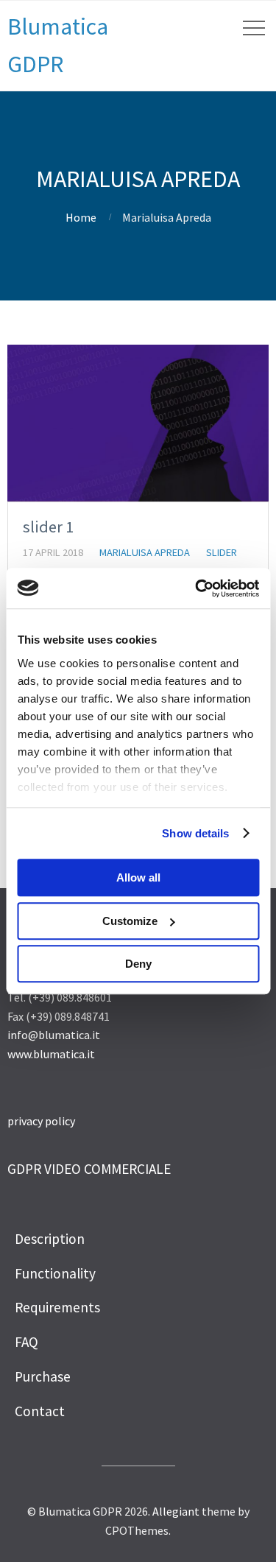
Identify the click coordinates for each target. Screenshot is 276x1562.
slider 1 (48, 526)
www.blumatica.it (51, 1053)
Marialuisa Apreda (144, 552)
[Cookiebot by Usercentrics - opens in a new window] (196, 588)
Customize (130, 921)
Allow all (138, 877)
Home (81, 217)
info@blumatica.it (53, 1034)
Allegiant (175, 1511)
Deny (138, 963)
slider (221, 552)
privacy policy (41, 1121)
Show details (195, 833)
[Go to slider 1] (138, 423)
